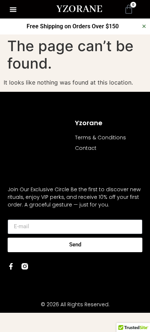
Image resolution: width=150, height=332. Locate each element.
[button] (13, 9)
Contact (85, 148)
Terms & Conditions (100, 137)
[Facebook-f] (11, 266)
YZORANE (79, 9)
